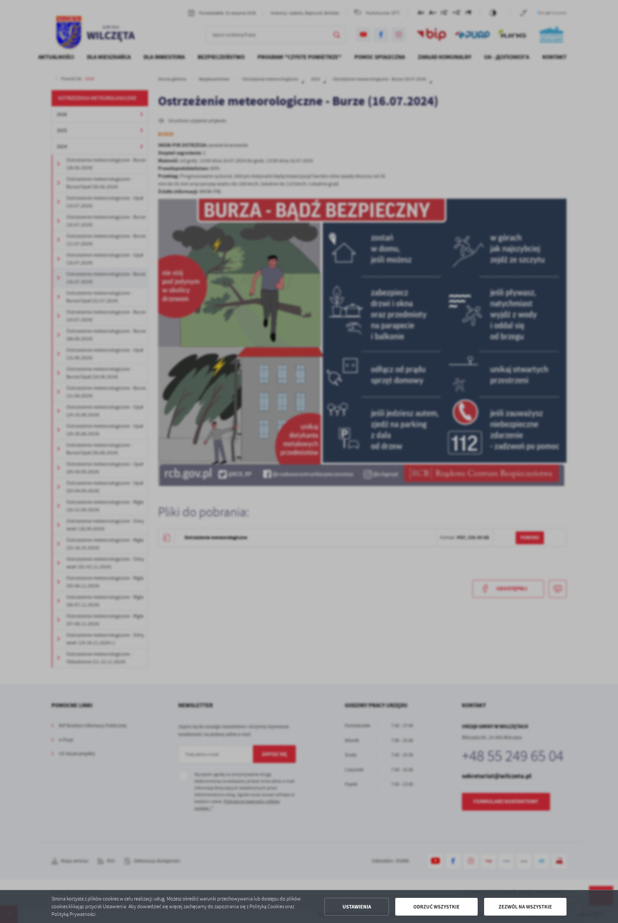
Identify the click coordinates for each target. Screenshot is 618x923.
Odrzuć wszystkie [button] (436, 906)
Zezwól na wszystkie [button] (525, 906)
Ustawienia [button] (356, 906)
